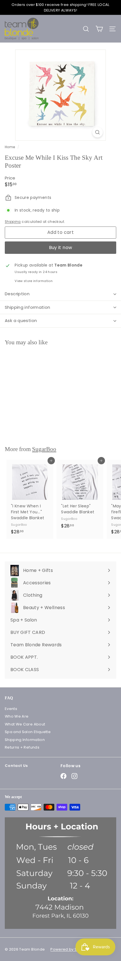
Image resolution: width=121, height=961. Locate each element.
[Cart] (99, 29)
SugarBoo (44, 449)
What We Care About (25, 724)
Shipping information (27, 307)
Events (11, 708)
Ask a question (21, 320)
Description (17, 294)
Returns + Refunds (22, 747)
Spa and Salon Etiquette (28, 731)
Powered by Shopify (69, 949)
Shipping (13, 221)
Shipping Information (25, 739)
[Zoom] (97, 132)
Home (10, 147)
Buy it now (60, 247)
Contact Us (16, 765)
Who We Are (17, 716)
